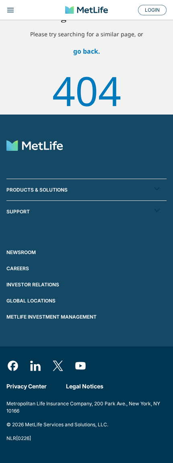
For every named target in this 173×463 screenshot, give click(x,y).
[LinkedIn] (35, 365)
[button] (86, 189)
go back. (86, 51)
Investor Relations (32, 285)
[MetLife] (86, 10)
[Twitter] (57, 365)
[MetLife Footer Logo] (34, 146)
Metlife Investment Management (51, 317)
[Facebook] (12, 365)
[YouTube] (80, 365)
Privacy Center (26, 386)
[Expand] (31, 10)
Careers (17, 268)
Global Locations (31, 301)
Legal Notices (84, 386)
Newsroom (21, 252)
